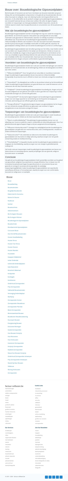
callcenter (8, 423)
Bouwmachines (12, 207)
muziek (7, 458)
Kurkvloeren (11, 280)
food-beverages (9, 388)
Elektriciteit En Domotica (15, 194)
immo (6, 402)
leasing (7, 449)
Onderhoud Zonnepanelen (16, 283)
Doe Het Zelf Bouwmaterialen (17, 234)
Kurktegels (11, 277)
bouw (6, 397)
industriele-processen (41, 391)
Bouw (9, 181)
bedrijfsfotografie (10, 465)
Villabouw (11, 366)
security (37, 400)
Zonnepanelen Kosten (15, 300)
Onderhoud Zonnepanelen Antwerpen (20, 356)
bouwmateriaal (9, 453)
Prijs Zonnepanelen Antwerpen (17, 360)
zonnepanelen (39, 423)
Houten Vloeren (13, 247)
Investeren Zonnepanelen (16, 343)
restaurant (8, 451)
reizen (37, 430)
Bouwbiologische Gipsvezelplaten (18, 221)
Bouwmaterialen (13, 187)
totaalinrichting (39, 446)
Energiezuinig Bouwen (15, 323)
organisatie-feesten (10, 437)
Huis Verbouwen (13, 340)
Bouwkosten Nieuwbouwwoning (18, 317)
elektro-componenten (11, 393)
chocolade (38, 463)
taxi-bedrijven (9, 440)
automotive (8, 391)
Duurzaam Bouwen (14, 320)
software (37, 402)
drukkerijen (8, 430)
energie (7, 395)
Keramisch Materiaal (14, 270)
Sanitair (10, 204)
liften (6, 435)
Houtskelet (11, 254)
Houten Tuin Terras (14, 244)
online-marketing (40, 414)
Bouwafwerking (12, 184)
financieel (8, 407)
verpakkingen (9, 416)
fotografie (37, 467)
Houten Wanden (13, 250)
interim (7, 446)
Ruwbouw (11, 201)
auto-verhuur (9, 463)
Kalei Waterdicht (13, 267)
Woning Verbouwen (14, 370)
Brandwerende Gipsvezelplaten (17, 227)
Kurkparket (11, 274)
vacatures (38, 453)
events (7, 442)
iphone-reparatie (10, 456)
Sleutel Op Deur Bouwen (15, 363)
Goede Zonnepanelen (14, 330)
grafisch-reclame (10, 409)
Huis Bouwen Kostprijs (15, 333)
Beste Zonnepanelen (14, 310)
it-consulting (38, 393)
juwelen (37, 440)
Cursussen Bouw (13, 230)
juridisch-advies (9, 404)
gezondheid (38, 407)
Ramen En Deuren (13, 197)
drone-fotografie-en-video (42, 460)
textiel (37, 411)
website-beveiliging (40, 449)
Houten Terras (12, 240)
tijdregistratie (39, 444)
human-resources (10, 411)
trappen (37, 433)
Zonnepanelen (12, 373)
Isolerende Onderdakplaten (16, 264)
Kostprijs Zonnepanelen (15, 346)
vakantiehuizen (39, 465)
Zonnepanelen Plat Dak (15, 307)
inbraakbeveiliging (40, 458)
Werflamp (11, 297)
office (36, 398)
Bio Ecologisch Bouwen (15, 214)
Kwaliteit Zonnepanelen (15, 350)
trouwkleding (38, 435)
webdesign (38, 437)
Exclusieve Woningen (14, 327)
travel (6, 400)
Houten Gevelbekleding (15, 237)
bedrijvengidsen (39, 451)
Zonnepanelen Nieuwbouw (16, 303)
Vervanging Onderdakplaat (16, 293)
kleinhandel (38, 409)
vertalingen (8, 414)
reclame (37, 421)
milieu (7, 421)
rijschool (37, 442)
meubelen (8, 444)
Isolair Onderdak (13, 260)
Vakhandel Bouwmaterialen (16, 290)
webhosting (38, 416)
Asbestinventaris (13, 211)
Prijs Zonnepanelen (14, 287)
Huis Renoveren (13, 336)
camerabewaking (40, 456)
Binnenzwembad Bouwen (16, 313)
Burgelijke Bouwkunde (15, 191)
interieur (37, 404)
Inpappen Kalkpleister (14, 257)
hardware (38, 388)
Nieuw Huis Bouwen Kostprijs (17, 353)
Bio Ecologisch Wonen (15, 217)
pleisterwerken (9, 460)
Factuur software (12, 2)
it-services (38, 395)
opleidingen (8, 418)
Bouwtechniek (12, 224)
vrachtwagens (9, 433)
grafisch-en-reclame (40, 418)
